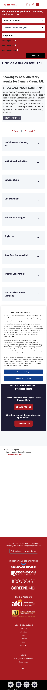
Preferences (23, 662)
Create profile (12, 118)
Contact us (23, 629)
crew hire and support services (18, 452)
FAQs (23, 635)
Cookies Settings (23, 372)
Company (23, 645)
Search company (9, 50)
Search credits (8, 45)
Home (6, 449)
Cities (23, 642)
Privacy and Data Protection (23, 659)
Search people (8, 40)
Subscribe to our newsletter (23, 551)
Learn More (23, 423)
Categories (15, 449)
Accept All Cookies (23, 378)
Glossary (23, 639)
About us (23, 632)
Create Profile (23, 407)
